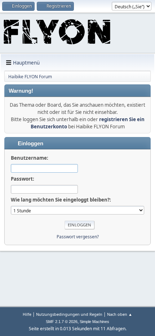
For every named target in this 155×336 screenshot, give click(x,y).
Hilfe (27, 314)
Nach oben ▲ (119, 314)
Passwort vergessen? (78, 237)
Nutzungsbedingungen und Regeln (69, 314)
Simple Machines (94, 321)
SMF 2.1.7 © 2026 (62, 321)
